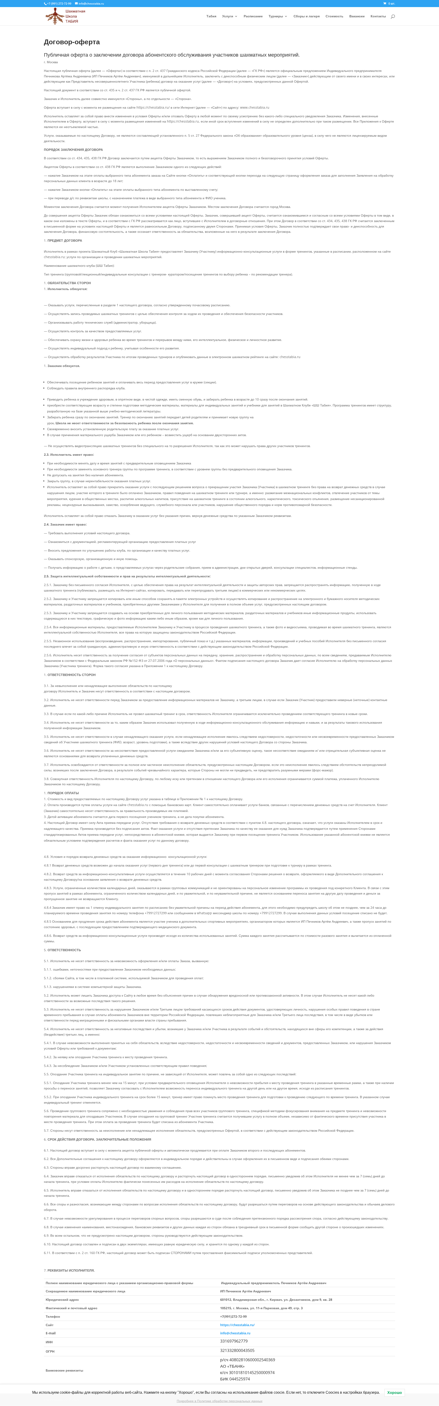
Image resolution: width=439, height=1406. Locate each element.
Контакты (378, 16)
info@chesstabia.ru (235, 1333)
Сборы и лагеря (307, 16)
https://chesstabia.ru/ (237, 1325)
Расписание (253, 16)
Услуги (227, 16)
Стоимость (334, 16)
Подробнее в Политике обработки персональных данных (219, 1401)
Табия (211, 16)
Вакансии (357, 16)
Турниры (276, 16)
